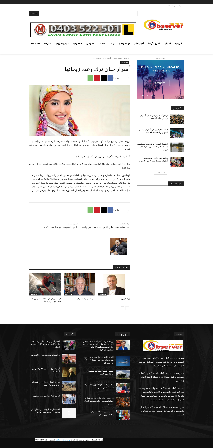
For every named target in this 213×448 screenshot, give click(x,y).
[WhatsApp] (90, 78)
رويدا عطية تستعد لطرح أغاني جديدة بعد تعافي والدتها (106, 227)
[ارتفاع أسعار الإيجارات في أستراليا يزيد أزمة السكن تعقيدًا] (177, 119)
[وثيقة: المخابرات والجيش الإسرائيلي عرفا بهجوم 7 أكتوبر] (69, 386)
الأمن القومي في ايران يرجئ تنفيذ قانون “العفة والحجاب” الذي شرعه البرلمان (45, 344)
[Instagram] (177, 2)
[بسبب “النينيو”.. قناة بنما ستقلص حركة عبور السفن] (123, 374)
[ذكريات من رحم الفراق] (79, 284)
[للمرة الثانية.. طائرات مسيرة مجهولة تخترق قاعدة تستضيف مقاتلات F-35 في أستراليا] (123, 361)
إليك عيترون (125, 299)
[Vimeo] (169, 2)
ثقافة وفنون (117, 58)
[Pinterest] (97, 78)
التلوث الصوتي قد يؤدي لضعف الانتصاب (59, 227)
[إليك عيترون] (114, 284)
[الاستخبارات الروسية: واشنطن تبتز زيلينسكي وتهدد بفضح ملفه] (69, 413)
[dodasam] (118, 246)
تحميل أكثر (161, 172)
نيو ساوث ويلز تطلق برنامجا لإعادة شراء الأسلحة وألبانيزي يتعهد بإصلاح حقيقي (99, 401)
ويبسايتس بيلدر (63, 439)
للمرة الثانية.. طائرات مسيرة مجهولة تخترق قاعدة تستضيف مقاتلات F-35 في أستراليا (99, 360)
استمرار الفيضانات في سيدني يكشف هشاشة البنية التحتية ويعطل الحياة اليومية (152, 147)
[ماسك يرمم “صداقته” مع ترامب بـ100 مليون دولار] (123, 415)
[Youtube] (166, 2)
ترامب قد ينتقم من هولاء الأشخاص (45, 355)
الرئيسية (127, 58)
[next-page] (122, 308)
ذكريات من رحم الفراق (86, 299)
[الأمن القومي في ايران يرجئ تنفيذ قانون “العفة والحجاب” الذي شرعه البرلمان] (69, 345)
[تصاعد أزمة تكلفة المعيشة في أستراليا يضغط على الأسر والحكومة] (177, 162)
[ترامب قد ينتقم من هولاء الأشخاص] (69, 358)
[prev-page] (127, 308)
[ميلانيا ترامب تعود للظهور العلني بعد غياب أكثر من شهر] (123, 388)
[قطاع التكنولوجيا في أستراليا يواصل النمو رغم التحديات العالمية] (177, 133)
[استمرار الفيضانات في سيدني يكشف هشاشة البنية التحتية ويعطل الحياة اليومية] (177, 147)
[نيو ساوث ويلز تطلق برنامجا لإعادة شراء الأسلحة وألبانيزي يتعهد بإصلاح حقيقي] (123, 402)
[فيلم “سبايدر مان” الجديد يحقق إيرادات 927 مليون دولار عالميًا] (45, 284)
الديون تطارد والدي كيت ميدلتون (46, 396)
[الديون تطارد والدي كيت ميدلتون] (69, 399)
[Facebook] (181, 2)
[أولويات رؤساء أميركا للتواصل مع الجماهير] (69, 372)
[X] (173, 2)
